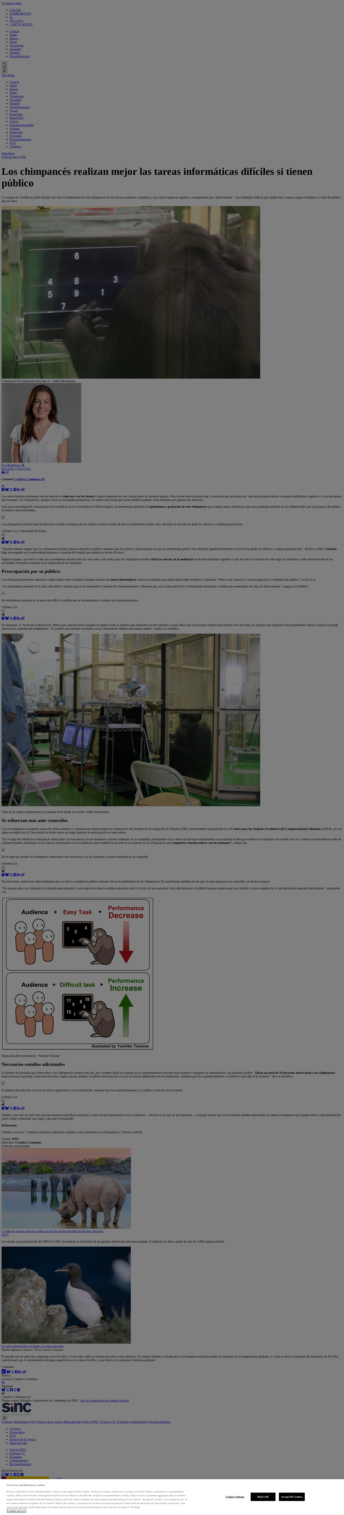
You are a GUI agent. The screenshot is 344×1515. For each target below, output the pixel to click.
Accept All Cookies (291, 1496)
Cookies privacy (16, 1510)
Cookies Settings (235, 1496)
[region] (172, 1497)
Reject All (263, 1496)
